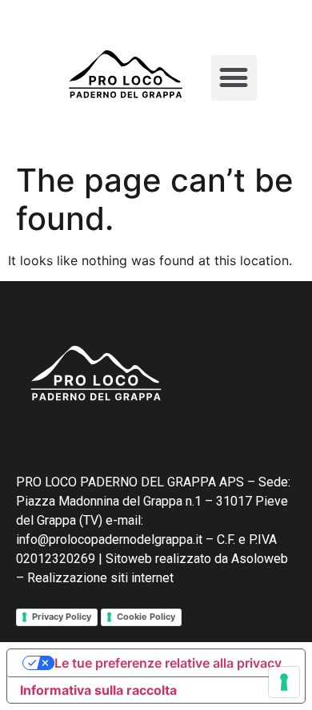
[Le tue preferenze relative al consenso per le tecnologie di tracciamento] (284, 682)
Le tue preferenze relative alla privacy (168, 663)
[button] (234, 78)
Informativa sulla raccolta (98, 690)
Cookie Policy (146, 616)
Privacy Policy (61, 616)
